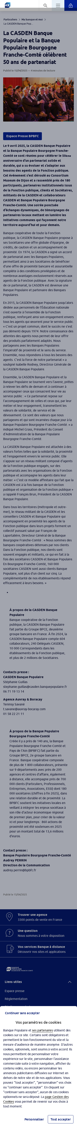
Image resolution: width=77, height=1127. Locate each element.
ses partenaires (42, 1030)
